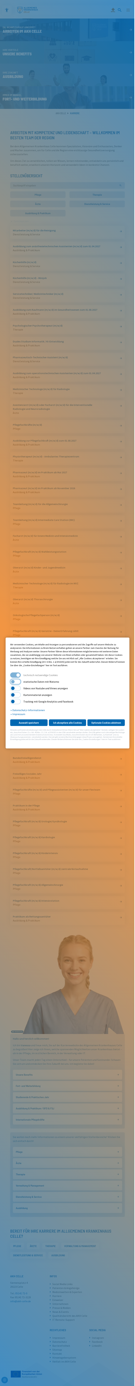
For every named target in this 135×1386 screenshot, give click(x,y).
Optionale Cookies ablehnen (106, 722)
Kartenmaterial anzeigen (37, 695)
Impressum (18, 714)
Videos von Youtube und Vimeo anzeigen (45, 688)
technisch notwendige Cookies (40, 675)
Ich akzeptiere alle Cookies (67, 722)
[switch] (15, 681)
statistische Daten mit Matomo (41, 681)
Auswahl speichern (29, 722)
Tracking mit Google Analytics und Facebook (48, 701)
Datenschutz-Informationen (28, 710)
